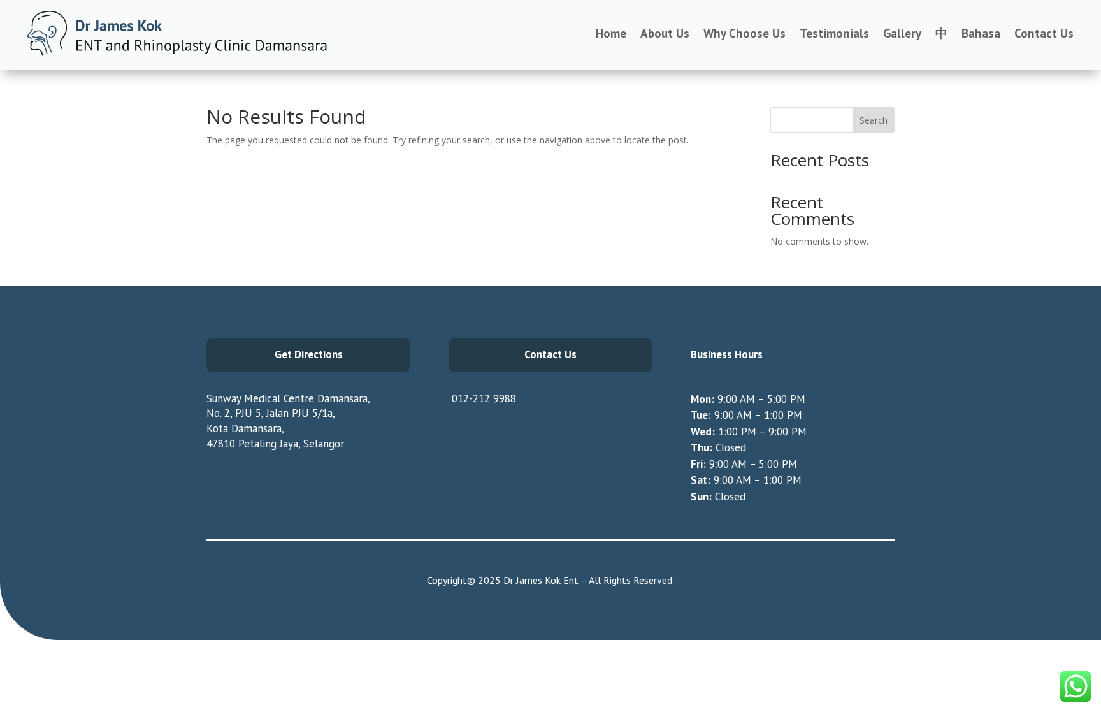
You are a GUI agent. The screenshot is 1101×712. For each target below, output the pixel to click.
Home (611, 33)
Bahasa (980, 33)
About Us (664, 33)
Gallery (902, 33)
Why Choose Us (744, 33)
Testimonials (834, 33)
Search (874, 120)
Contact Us (1044, 33)
